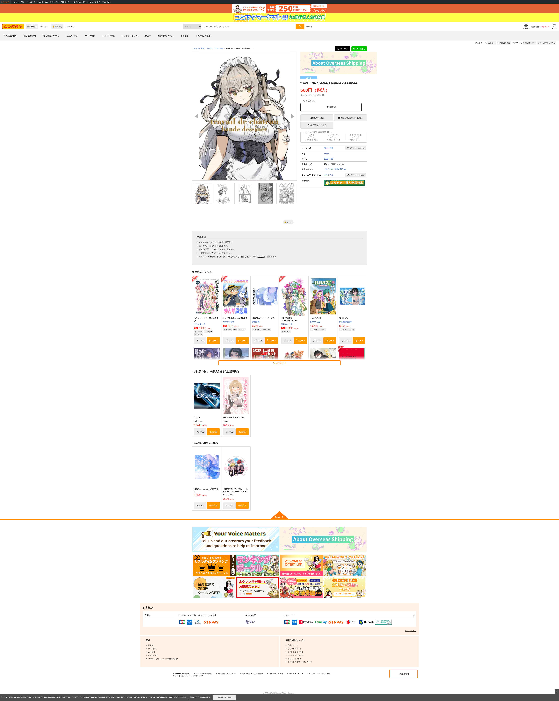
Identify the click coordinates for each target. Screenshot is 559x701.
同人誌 (209, 48)
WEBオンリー (66, 2)
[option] (244, 116)
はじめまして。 (200, 324)
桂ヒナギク (199, 334)
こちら (219, 242)
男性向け (58, 26)
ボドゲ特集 (90, 35)
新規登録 (535, 26)
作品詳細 (213, 431)
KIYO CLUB (315, 321)
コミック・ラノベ (130, 35)
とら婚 (29, 2)
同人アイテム (72, 35)
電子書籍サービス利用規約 (252, 673)
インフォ (15, 2)
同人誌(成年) (30, 35)
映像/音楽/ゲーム (165, 35)
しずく (352, 329)
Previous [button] (196, 116)
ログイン (545, 26)
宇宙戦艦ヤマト (529, 43)
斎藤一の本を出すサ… (547, 43)
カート (215, 340)
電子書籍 (184, 35)
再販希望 (331, 107)
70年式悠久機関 (503, 43)
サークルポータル (41, 2)
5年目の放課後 (345, 321)
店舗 (22, 2)
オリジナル (199, 331)
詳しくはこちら (410, 630)
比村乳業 (256, 321)
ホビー (148, 35)
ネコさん (242, 329)
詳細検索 (309, 26)
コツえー (491, 43)
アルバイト (106, 2)
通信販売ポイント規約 (227, 673)
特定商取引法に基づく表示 (319, 673)
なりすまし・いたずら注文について (189, 676)
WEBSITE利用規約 (182, 673)
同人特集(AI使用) (203, 35)
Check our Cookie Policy (200, 697)
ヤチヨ (323, 329)
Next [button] (293, 116)
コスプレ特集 (108, 35)
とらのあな (5, 2)
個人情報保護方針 (276, 673)
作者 (235, 329)
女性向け (71, 26)
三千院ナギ (208, 331)
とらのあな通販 (198, 48)
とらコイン (54, 2)
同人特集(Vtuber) (51, 35)
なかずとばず (228, 321)
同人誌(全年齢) (10, 35)
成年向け (44, 26)
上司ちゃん (267, 329)
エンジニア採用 (94, 2)
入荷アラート (356, 148)
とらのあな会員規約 (204, 673)
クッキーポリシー (296, 673)
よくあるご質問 (80, 2)
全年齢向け (32, 26)
